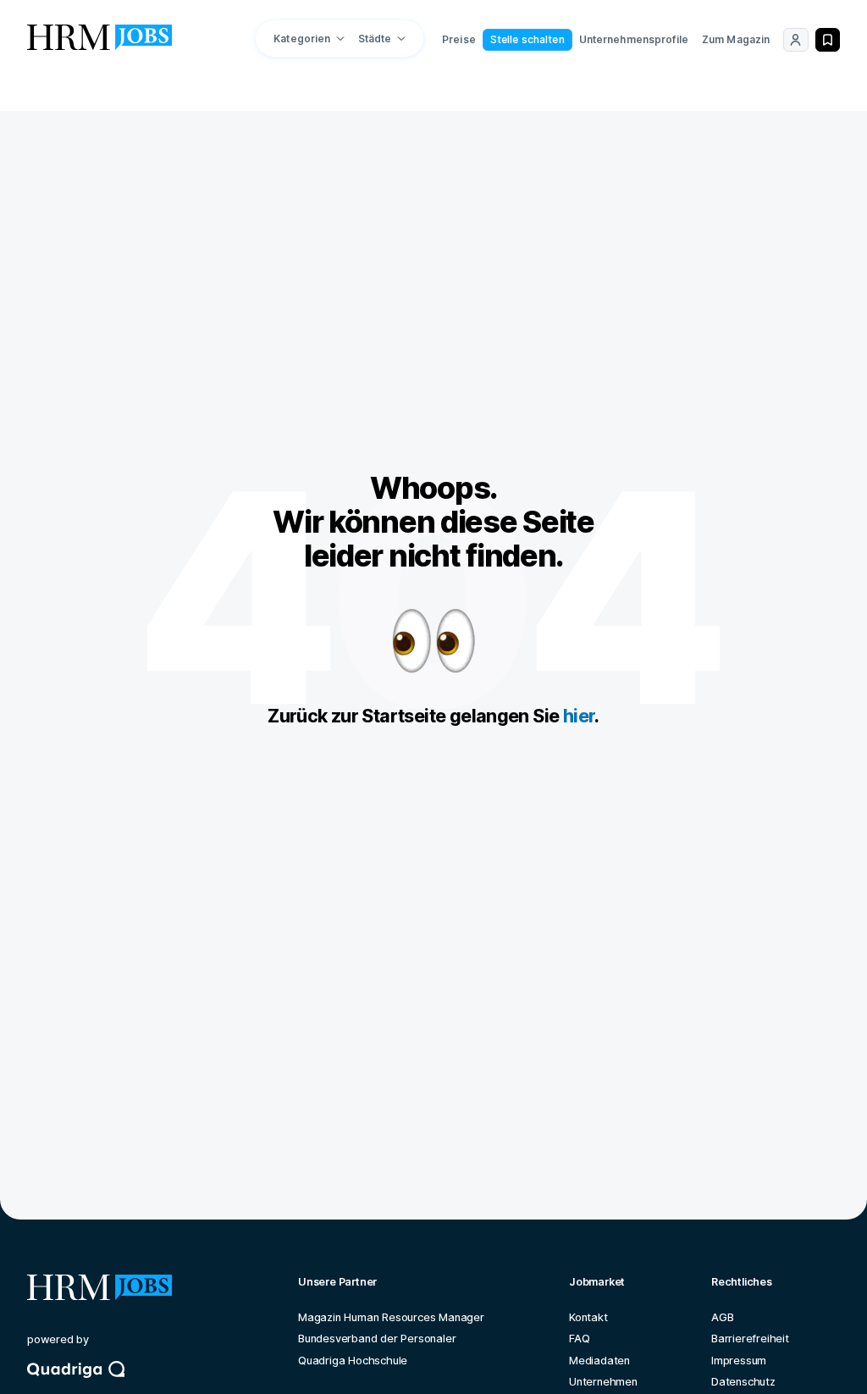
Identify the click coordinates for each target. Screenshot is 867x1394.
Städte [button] (375, 38)
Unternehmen (603, 1381)
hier (579, 716)
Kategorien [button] (301, 38)
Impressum (738, 1360)
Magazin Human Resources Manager (391, 1317)
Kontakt (588, 1317)
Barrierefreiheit (750, 1338)
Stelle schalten (527, 39)
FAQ (579, 1338)
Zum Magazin (736, 39)
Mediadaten (599, 1360)
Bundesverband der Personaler (377, 1338)
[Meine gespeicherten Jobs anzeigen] (827, 40)
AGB (722, 1317)
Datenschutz (743, 1381)
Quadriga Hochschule (352, 1360)
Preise (459, 39)
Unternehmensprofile (633, 39)
